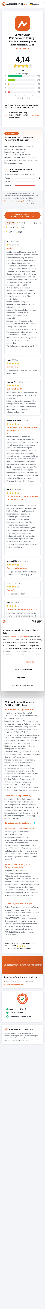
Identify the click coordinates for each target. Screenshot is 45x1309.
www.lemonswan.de (14, 985)
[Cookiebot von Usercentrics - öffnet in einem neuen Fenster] (32, 621)
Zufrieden (11, 367)
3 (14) (20, 227)
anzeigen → (36, 115)
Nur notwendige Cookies (22, 685)
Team (9, 590)
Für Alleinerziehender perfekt (20, 609)
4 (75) (10, 227)
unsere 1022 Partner (19, 637)
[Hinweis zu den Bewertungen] (34, 823)
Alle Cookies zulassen (22, 669)
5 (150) (20, 222)
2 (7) (9, 232)
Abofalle (10, 248)
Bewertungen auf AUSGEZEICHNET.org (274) (23, 215)
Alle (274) (10, 223)
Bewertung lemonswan (17, 568)
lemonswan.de (22, 48)
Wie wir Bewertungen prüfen (15, 201)
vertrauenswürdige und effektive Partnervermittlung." (22, 498)
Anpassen (21, 677)
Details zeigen (32, 662)
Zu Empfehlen (12, 389)
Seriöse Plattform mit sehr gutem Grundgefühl (22, 429)
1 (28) (18, 232)
